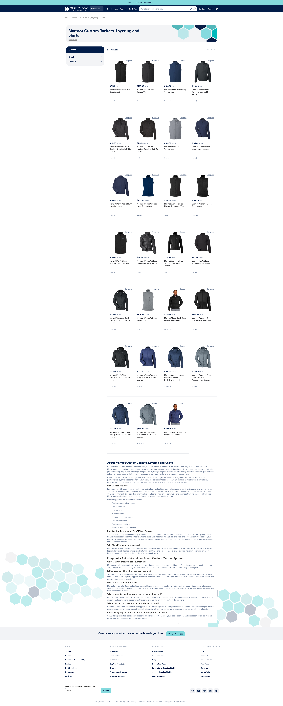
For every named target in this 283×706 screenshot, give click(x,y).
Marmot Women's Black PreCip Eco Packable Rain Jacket (120, 320)
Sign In (210, 9)
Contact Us (206, 656)
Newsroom (70, 672)
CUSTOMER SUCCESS (210, 646)
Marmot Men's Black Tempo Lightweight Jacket (200, 92)
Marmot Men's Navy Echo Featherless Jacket (175, 433)
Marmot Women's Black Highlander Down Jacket (147, 262)
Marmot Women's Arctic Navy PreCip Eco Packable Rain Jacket (174, 377)
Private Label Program (119, 672)
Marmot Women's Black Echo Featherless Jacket (202, 319)
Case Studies (159, 656)
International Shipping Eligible (165, 668)
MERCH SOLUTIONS (118, 646)
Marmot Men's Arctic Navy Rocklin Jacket (121, 205)
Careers (69, 656)
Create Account (175, 634)
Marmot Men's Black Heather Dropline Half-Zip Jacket (147, 149)
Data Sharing (131, 701)
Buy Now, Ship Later (118, 664)
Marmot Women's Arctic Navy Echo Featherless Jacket (147, 377)
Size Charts (206, 676)
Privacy (122, 701)
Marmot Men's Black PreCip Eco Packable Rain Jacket (120, 377)
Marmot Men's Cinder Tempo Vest (173, 148)
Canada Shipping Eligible (163, 672)
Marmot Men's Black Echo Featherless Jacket (175, 319)
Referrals (205, 668)
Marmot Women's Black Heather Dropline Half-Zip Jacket (120, 149)
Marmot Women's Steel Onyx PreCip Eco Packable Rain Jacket (201, 377)
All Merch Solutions (118, 676)
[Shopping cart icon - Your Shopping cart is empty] (217, 11)
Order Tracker (207, 660)
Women (123, 9)
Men (116, 9)
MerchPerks (206, 672)
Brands (110, 9)
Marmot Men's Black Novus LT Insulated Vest (119, 262)
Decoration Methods (161, 664)
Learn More (73, 40)
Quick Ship (133, 9)
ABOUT (68, 646)
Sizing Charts (99, 701)
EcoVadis (69, 664)
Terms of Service (112, 701)
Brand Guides (159, 652)
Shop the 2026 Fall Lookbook (139, 3)
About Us (69, 652)
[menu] (75, 662)
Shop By (72, 62)
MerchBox (115, 652)
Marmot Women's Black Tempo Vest (201, 205)
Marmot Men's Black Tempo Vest (145, 91)
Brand (71, 57)
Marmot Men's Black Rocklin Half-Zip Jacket (201, 262)
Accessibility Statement (146, 701)
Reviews (69, 676)
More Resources (160, 676)
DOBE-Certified (72, 668)
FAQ (203, 652)
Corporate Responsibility (76, 660)
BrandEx (114, 668)
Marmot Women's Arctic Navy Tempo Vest (147, 205)
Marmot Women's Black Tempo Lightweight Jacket (174, 263)
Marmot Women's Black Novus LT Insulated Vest (174, 205)
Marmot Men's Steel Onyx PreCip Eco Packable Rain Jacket (148, 434)
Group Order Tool (117, 656)
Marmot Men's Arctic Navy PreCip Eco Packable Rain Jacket (121, 434)
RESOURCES (157, 646)
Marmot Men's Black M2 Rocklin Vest (120, 91)
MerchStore (115, 660)
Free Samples (207, 664)
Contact (202, 9)
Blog (155, 660)
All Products (96, 9)
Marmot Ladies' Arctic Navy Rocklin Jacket (201, 148)
